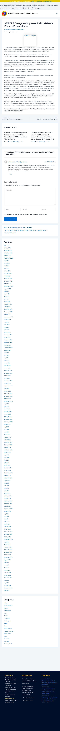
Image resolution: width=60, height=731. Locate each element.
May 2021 (6, 358)
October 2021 (7, 345)
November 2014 (8, 503)
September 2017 (8, 422)
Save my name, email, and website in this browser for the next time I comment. (26, 214)
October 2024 (7, 255)
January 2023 (7, 306)
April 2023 (6, 299)
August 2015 (7, 480)
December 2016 (8, 442)
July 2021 (6, 352)
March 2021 (7, 363)
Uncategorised (8, 644)
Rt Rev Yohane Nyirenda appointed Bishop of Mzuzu (18, 227)
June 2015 (6, 485)
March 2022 (7, 332)
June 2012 (6, 565)
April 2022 (6, 329)
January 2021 (7, 368)
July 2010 (6, 590)
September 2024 (8, 258)
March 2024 (7, 271)
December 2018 (8, 393)
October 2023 (7, 283)
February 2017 (7, 437)
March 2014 (7, 524)
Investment (7, 618)
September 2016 (8, 450)
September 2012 (8, 557)
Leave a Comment (8, 141)
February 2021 (7, 365)
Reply (10, 174)
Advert (5, 603)
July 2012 (6, 562)
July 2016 (6, 455)
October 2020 (7, 375)
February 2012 (7, 572)
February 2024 (8, 273)
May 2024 (6, 265)
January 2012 (7, 575)
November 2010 (8, 588)
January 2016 (7, 470)
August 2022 (7, 319)
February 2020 (8, 381)
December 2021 (8, 340)
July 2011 (6, 580)
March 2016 (7, 465)
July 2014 (6, 514)
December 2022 (8, 309)
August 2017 (7, 424)
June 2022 (7, 324)
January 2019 (7, 391)
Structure (6, 641)
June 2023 (7, 294)
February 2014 (7, 526)
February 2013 (7, 547)
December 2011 (8, 577)
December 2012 (8, 549)
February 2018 (7, 411)
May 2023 (6, 296)
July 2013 (6, 542)
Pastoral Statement (9, 631)
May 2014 (6, 519)
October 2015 (7, 475)
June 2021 (6, 355)
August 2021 (7, 350)
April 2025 (6, 245)
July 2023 (6, 291)
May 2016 (6, 460)
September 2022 (8, 317)
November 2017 (8, 419)
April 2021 (6, 360)
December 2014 (8, 501)
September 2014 (8, 508)
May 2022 (6, 327)
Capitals (6, 608)
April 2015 (6, 491)
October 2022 (7, 314)
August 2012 (7, 560)
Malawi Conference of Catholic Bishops (41, 1)
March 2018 (7, 409)
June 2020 (7, 378)
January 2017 (7, 439)
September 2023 (8, 286)
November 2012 (8, 552)
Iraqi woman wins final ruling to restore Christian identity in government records (49, 698)
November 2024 (8, 253)
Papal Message (8, 628)
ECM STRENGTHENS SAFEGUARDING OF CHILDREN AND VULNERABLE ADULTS (25, 230)
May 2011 (6, 583)
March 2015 (7, 493)
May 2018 (6, 404)
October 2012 (7, 554)
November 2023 (8, 281)
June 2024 (7, 263)
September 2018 (8, 401)
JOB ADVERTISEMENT (10, 233)
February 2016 (7, 468)
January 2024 (7, 276)
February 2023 (8, 304)
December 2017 (8, 416)
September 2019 (8, 386)
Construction (7, 610)
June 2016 (6, 457)
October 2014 (7, 506)
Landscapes (7, 621)
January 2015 (7, 498)
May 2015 (6, 488)
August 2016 (7, 452)
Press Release (7, 633)
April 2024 (6, 268)
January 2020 (7, 383)
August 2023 (7, 289)
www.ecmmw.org (9, 698)
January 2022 (7, 337)
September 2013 (8, 539)
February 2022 (8, 335)
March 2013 (7, 544)
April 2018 (6, 406)
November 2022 (8, 312)
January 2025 (7, 248)
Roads (5, 636)
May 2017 (6, 432)
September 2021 (8, 347)
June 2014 (6, 516)
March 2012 (7, 570)
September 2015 (8, 478)
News (15, 141)
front (5, 613)
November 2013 (8, 534)
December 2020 (8, 370)
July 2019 (6, 388)
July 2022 (6, 322)
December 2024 (8, 250)
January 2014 (7, 529)
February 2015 (7, 496)
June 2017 (6, 429)
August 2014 (7, 511)
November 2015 (8, 473)
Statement (6, 638)
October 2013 (7, 537)
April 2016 (6, 462)
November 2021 (8, 342)
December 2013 (8, 531)
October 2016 (7, 447)
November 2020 (8, 373)
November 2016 (8, 445)
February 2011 (7, 585)
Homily (6, 615)
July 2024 (6, 260)
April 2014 (6, 521)
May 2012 (6, 567)
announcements (8, 605)
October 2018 (7, 398)
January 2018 (7, 414)
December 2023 (8, 278)
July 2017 (6, 427)
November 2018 (8, 396)
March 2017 (7, 434)
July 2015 (6, 483)
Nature (5, 623)
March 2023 (7, 301)
